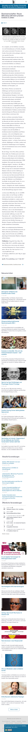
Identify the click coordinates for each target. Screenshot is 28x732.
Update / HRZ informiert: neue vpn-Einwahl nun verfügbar (11, 462)
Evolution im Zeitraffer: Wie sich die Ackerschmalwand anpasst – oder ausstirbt (11, 352)
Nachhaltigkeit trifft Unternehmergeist (12, 586)
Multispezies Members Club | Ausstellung (15, 509)
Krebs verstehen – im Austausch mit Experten (16, 523)
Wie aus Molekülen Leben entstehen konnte (12, 669)
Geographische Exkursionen (12, 527)
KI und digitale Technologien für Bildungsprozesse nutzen (10, 557)
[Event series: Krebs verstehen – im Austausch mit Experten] (12, 521)
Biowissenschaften (8, 264)
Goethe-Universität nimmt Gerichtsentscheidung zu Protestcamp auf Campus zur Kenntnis (12, 496)
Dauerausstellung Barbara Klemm (14, 513)
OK (6, 730)
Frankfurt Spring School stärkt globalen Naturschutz (13, 411)
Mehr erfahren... (15, 727)
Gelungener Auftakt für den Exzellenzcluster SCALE (9, 292)
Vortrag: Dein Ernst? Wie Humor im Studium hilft (11, 613)
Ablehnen (10, 730)
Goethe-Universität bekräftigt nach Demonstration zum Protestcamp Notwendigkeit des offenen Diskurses (12, 489)
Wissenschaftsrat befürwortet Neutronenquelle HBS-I (10, 322)
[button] (14, 709)
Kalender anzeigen (5, 533)
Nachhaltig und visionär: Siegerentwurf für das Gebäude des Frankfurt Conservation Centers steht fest (13, 440)
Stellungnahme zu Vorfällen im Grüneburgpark (10, 468)
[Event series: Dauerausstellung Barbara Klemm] (11, 511)
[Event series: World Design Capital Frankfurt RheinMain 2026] (23, 515)
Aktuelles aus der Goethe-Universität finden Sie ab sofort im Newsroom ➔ (14, 6)
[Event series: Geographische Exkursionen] (12, 525)
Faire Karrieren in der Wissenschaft (11, 641)
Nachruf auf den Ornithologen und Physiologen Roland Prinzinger (11, 383)
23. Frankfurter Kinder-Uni (12, 531)
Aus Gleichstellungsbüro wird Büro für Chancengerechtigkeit (12, 482)
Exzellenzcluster (17, 264)
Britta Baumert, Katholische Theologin (12, 697)
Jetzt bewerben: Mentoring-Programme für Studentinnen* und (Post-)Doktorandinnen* (12, 475)
